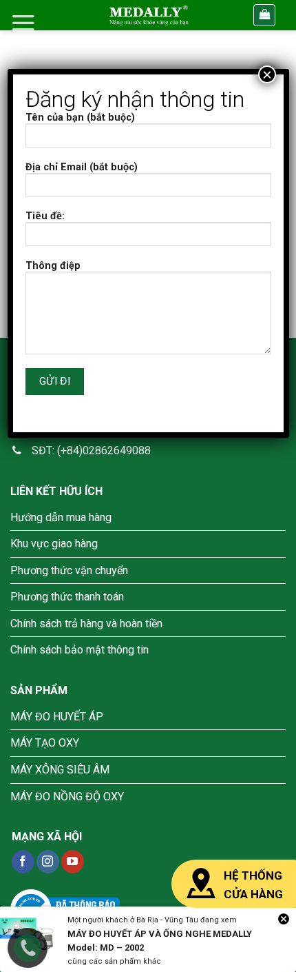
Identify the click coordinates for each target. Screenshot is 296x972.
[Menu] (23, 22)
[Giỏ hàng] (264, 15)
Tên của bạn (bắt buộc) (80, 117)
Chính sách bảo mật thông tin (79, 649)
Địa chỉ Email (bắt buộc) (81, 167)
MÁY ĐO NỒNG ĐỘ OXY (67, 796)
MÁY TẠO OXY (44, 742)
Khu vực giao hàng (54, 543)
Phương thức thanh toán (67, 596)
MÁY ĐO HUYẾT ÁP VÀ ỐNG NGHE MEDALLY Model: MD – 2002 (159, 941)
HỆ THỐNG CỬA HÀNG (253, 885)
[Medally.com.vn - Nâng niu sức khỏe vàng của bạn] (149, 15)
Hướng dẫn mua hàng (61, 517)
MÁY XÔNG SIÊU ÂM (59, 769)
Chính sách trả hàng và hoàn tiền (86, 623)
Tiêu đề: (45, 216)
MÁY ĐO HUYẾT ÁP (56, 716)
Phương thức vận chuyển (69, 570)
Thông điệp (53, 266)
